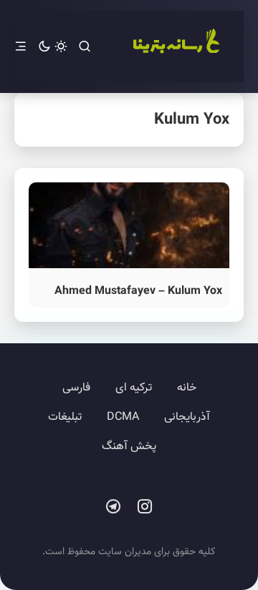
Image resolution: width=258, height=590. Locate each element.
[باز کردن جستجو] (84, 46)
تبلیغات (65, 417)
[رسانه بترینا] (175, 46)
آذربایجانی (187, 417)
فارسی (76, 388)
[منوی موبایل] (20, 46)
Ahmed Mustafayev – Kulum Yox (138, 291)
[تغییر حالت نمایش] (52, 46)
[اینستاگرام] (144, 507)
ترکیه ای (133, 388)
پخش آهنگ (129, 447)
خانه (186, 388)
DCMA (123, 417)
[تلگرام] (113, 507)
